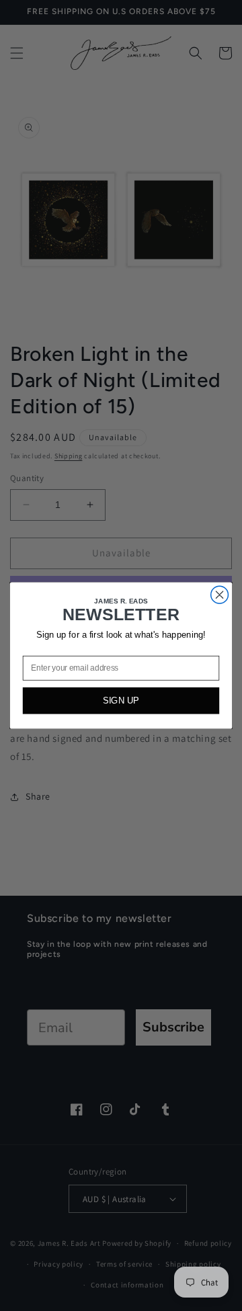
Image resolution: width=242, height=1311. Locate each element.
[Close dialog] (220, 594)
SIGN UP (121, 700)
